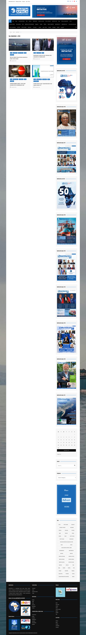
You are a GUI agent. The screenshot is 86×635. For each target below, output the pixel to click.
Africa (59, 524)
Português (54, 27)
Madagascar (34, 619)
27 (69, 445)
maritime (61, 553)
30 (58, 447)
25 (63, 445)
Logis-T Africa (28, 1)
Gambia (60, 536)
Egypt (60, 533)
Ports (74, 568)
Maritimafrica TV (57, 24)
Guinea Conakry (58, 609)
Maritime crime (54, 21)
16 (58, 442)
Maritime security (41, 21)
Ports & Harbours (48, 21)
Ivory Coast (57, 604)
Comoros (33, 618)
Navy (59, 21)
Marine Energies (21, 52)
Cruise (71, 21)
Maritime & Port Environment (29, 24)
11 (63, 439)
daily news (72, 527)
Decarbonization (16, 79)
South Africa (60, 573)
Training (41, 24)
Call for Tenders (24, 27)
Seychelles (66, 570)
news (59, 568)
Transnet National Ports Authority (64, 576)
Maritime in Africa (71, 556)
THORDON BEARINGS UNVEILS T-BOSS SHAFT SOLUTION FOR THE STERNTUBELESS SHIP (17, 84)
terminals (67, 573)
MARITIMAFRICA (61, 550)
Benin (56, 603)
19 (66, 442)
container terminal (62, 527)
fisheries (66, 533)
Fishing (73, 533)
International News (22, 21)
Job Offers (18, 27)
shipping (73, 570)
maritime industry (61, 559)
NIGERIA (64, 568)
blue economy (66, 524)
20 (69, 442)
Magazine (36, 24)
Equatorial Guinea (35, 591)
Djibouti (57, 621)
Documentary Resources (72, 24)
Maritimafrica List (64, 24)
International (15, 52)
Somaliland (57, 625)
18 (63, 442)
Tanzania (57, 627)
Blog (26, 21)
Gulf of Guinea (72, 536)
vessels (73, 576)
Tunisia (33, 608)
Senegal (60, 570)
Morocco (67, 565)
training (73, 573)
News (16, 21)
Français (49, 27)
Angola (33, 616)
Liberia (71, 544)
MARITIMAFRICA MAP (12, 1)
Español (58, 27)
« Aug (58, 454)
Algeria (33, 600)
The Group (34, 27)
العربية (62, 27)
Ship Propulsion (36, 81)
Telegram (23, 1)
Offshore (45, 24)
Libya (33, 603)
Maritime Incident (12, 24)
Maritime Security (61, 562)
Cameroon (72, 524)
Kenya (62, 544)
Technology (12, 54)
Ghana (65, 536)
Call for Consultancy (12, 27)
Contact (40, 27)
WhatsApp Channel (18, 1)
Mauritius (60, 565)
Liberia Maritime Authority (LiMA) (66, 547)
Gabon (33, 590)
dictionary (66, 530)
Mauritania (34, 606)
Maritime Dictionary (62, 556)
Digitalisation (35, 21)
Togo (56, 614)
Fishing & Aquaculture (64, 21)
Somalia (57, 624)
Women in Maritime (51, 24)
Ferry (23, 24)
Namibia (33, 624)
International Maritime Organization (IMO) (66, 542)
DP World (73, 530)
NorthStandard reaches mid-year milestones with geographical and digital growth (42, 56)
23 (58, 445)
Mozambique (34, 622)
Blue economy (18, 24)
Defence (30, 21)
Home (13, 21)
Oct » (60, 454)
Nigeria (57, 611)
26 (66, 445)
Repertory (29, 27)
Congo (33, 593)
